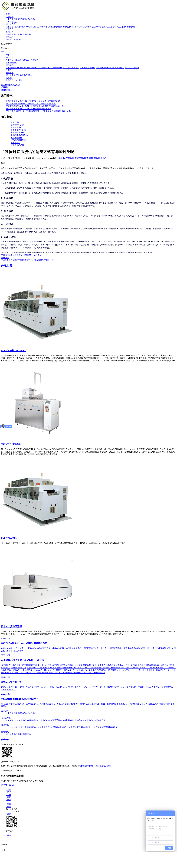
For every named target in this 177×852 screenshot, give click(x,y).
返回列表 (5, 87)
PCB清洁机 (21, 27)
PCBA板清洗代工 (112, 27)
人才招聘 (17, 39)
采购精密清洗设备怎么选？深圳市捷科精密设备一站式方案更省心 (34, 101)
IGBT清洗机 (41, 27)
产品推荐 (7, 265)
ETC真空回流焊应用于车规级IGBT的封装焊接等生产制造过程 (27, 260)
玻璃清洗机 (15, 143)
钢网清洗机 (116, 727)
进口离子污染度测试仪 (68, 727)
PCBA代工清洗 (8, 538)
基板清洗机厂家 (17, 125)
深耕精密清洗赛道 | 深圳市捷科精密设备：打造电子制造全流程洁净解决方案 (38, 111)
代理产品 (9, 29)
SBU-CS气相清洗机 (11, 444)
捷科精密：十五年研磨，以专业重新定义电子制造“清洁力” (31, 104)
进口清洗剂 (54, 727)
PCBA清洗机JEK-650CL (13, 350)
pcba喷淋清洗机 (98, 27)
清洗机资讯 (10, 34)
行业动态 (19, 34)
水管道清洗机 (16, 127)
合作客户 (33, 19)
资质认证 (25, 19)
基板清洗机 (15, 122)
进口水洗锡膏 (26, 727)
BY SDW (107, 766)
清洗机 (103, 158)
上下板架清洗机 (17, 133)
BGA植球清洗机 (53, 27)
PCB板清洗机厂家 (18, 140)
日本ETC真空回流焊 (11, 626)
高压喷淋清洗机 (93, 158)
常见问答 (27, 34)
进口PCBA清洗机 (127, 27)
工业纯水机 (83, 727)
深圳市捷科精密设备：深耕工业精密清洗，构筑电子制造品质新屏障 (35, 106)
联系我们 (9, 37)
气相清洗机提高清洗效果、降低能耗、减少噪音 (21, 255)
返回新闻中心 (7, 90)
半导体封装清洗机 (84, 27)
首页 (8, 14)
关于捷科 (9, 17)
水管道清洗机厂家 (18, 130)
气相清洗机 (31, 27)
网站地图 (99, 766)
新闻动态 (9, 32)
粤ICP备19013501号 (87, 766)
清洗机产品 (10, 24)
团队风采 (17, 19)
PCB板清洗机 (16, 138)
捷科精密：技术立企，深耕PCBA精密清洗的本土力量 (28, 109)
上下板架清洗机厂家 (19, 135)
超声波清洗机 (80, 158)
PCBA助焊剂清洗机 (68, 27)
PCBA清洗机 (11, 22)
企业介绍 (9, 19)
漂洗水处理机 (93, 727)
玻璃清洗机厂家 (17, 145)
